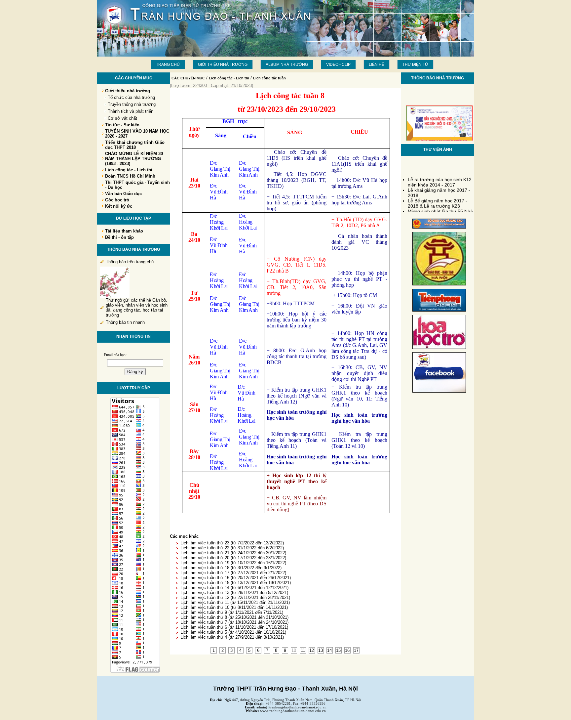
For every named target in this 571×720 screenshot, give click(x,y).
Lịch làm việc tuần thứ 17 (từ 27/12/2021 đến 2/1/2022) (233, 572)
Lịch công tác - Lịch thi (229, 78)
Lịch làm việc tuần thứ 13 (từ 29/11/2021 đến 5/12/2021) (234, 592)
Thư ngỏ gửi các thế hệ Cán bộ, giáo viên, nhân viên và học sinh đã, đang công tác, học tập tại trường (137, 308)
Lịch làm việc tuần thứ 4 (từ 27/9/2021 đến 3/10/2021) (232, 637)
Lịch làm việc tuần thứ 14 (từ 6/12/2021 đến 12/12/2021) (234, 587)
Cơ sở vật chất (122, 118)
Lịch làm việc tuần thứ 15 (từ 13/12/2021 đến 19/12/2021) (235, 582)
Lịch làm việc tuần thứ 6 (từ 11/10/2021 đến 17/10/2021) (234, 627)
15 (338, 650)
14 (329, 650)
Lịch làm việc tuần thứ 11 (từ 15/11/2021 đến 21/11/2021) (235, 602)
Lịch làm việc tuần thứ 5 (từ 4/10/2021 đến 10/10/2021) (233, 632)
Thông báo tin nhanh (125, 322)
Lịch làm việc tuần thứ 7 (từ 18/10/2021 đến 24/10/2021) (234, 622)
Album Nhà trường (287, 64)
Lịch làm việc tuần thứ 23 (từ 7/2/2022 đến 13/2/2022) (232, 542)
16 (347, 650)
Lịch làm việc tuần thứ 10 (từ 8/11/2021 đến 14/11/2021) (234, 607)
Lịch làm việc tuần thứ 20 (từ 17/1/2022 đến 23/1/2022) (233, 557)
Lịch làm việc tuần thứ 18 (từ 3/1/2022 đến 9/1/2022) (231, 567)
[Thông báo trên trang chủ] (115, 296)
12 (311, 650)
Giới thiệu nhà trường (222, 64)
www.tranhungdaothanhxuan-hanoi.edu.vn (293, 711)
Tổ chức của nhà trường (131, 97)
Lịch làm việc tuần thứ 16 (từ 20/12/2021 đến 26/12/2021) (235, 577)
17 (356, 650)
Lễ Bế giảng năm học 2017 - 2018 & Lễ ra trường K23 (437, 200)
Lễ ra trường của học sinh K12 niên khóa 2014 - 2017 (440, 179)
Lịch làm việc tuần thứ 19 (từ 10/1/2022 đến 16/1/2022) (233, 562)
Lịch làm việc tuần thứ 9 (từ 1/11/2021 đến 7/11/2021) (231, 612)
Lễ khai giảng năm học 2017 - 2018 (439, 190)
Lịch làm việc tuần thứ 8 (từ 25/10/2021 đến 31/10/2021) (234, 617)
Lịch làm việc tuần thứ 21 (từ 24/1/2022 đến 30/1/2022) (233, 552)
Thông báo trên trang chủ (130, 261)
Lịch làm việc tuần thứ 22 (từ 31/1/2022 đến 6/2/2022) (232, 547)
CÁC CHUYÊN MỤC (188, 78)
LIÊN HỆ (376, 64)
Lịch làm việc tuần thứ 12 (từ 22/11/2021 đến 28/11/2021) (235, 597)
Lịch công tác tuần (269, 78)
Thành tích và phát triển (130, 111)
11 (303, 650)
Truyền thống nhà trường (132, 104)
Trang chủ (168, 64)
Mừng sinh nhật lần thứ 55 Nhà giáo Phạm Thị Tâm (440, 211)
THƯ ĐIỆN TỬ (415, 64)
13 (320, 650)
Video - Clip (338, 64)
